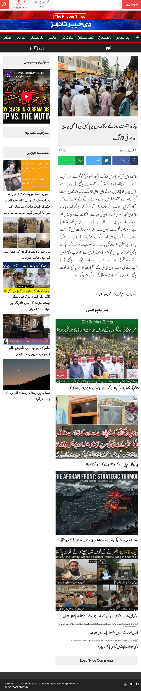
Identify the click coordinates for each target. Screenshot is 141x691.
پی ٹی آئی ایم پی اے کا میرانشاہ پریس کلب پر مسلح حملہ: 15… (110, 464)
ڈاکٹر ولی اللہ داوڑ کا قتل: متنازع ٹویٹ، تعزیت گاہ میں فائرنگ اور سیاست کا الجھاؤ (30, 303)
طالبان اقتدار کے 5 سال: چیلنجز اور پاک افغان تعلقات (114, 632)
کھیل (6, 38)
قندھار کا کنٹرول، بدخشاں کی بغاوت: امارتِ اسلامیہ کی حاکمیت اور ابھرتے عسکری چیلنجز (99, 540)
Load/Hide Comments (97, 660)
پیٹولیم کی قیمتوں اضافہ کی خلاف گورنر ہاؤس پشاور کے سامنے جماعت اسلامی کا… (102, 388)
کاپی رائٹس (38, 48)
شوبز (108, 48)
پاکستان (105, 38)
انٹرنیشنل (36, 38)
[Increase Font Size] (64, 150)
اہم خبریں (123, 38)
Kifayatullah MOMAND (16, 687)
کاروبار (20, 38)
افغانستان (85, 38)
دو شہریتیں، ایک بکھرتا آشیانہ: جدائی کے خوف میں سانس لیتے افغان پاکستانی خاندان (100, 616)
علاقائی (67, 38)
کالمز (52, 38)
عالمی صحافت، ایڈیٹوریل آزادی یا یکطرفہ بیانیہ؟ (117, 646)
